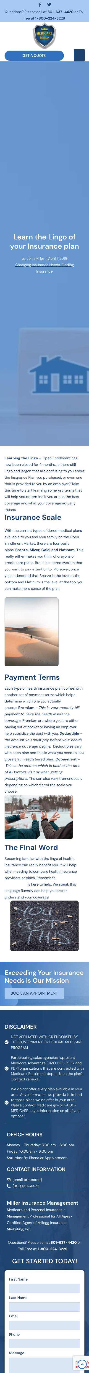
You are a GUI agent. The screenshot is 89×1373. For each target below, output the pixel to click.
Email (13, 1316)
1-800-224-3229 (50, 18)
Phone (14, 1334)
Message (16, 1353)
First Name (18, 1279)
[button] (79, 55)
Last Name (18, 1297)
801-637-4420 (60, 11)
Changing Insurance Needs (37, 264)
